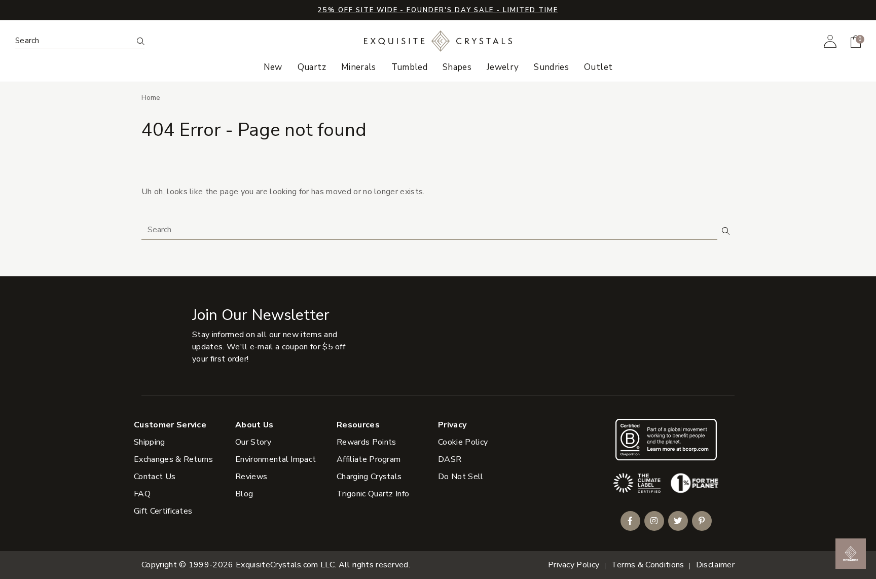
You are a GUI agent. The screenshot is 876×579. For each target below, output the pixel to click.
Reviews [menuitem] (251, 476)
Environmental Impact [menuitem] (275, 459)
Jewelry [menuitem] (503, 67)
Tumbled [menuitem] (409, 67)
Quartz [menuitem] (312, 67)
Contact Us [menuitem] (154, 476)
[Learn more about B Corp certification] (666, 439)
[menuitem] (830, 41)
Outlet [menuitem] (598, 67)
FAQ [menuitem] (142, 493)
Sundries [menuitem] (551, 67)
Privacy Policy (573, 564)
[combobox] (73, 41)
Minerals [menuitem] (358, 67)
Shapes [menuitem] (457, 67)
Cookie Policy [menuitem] (463, 442)
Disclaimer (715, 564)
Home (150, 97)
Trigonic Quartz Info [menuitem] (373, 493)
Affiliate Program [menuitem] (368, 459)
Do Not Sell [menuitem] (461, 476)
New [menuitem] (273, 67)
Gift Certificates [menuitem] (163, 511)
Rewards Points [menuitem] (366, 442)
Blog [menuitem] (244, 493)
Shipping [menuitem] (149, 442)
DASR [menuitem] (449, 459)
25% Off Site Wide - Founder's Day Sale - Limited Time (438, 10)
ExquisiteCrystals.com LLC (285, 564)
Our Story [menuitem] (253, 442)
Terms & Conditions (647, 564)
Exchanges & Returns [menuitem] (173, 459)
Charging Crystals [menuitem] (369, 476)
